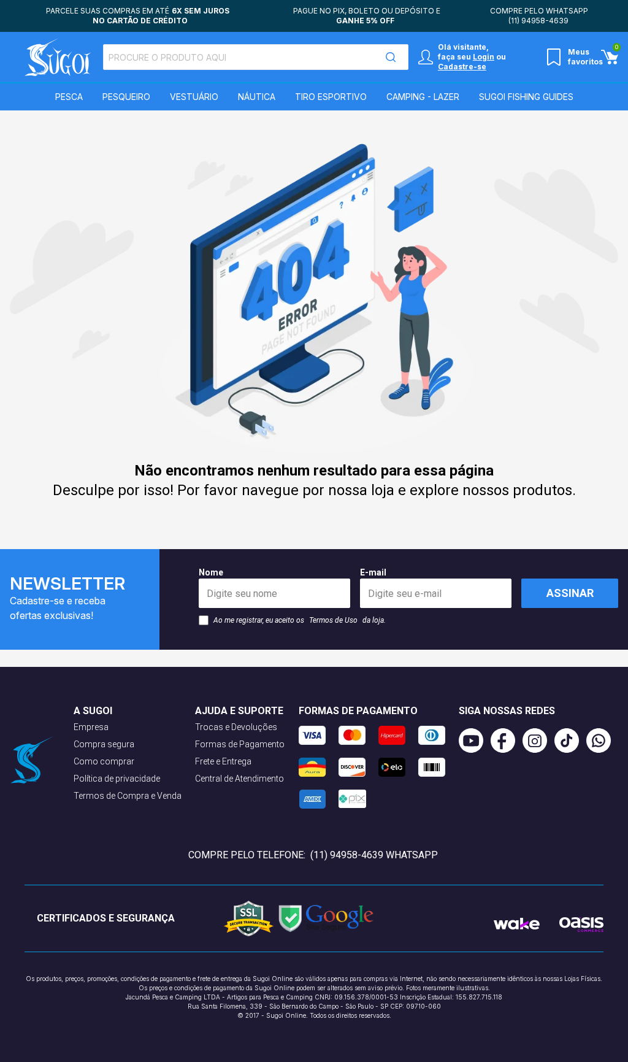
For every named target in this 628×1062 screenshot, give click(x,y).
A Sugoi (93, 711)
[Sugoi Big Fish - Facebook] (507, 740)
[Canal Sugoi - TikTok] (570, 740)
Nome (211, 572)
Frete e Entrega (223, 761)
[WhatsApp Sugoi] (602, 740)
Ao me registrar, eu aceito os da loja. (299, 620)
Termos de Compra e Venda (128, 796)
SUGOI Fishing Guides (526, 96)
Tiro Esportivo (331, 96)
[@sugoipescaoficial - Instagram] (538, 740)
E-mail (373, 572)
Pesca (69, 96)
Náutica (256, 96)
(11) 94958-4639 (538, 20)
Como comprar (104, 761)
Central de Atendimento (239, 778)
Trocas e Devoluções (236, 727)
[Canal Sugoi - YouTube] (475, 740)
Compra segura (104, 744)
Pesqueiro (126, 96)
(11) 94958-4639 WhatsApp (374, 855)
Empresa (91, 727)
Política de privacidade (117, 778)
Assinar (570, 593)
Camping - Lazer (422, 96)
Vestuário (194, 96)
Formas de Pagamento (240, 744)
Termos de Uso (333, 620)
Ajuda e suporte (239, 711)
